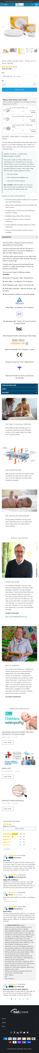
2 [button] (15, 999)
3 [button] (19, 999)
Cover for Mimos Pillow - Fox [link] (20, 108)
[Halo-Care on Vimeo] (27, 1032)
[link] (8, 110)
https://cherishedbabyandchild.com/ (16, 617)
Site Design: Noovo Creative (24, 1049)
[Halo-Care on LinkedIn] (17, 1032)
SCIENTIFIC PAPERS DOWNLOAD (13, 801)
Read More (8, 742)
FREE (6, 1)
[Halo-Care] (19, 4)
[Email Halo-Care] (11, 1032)
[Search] (32, 4)
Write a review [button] (19, 829)
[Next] (35, 27)
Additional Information (19, 708)
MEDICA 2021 (6, 768)
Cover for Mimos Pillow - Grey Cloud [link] (22, 116)
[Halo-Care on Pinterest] (21, 1032)
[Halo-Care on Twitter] (24, 1032)
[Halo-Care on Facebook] (14, 1032)
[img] (13, 855)
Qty (3, 81)
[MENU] (1, 4)
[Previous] (3, 27)
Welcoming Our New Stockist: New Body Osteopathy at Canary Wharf (18, 733)
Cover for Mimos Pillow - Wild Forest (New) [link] (22, 126)
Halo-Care (14, 1049)
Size (3, 73)
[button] (6, 67)
